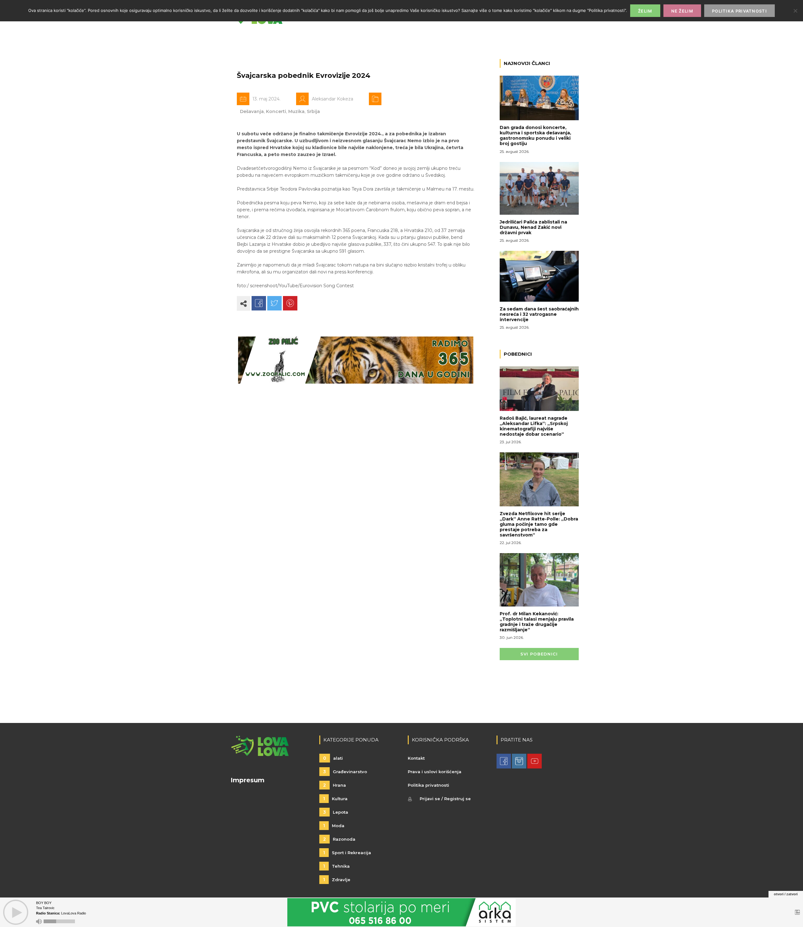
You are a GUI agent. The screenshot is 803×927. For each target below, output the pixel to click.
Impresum (247, 780)
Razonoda (339, 839)
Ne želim (682, 10)
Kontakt (416, 758)
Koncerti (276, 111)
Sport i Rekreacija (347, 852)
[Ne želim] (795, 11)
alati (333, 758)
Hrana (334, 785)
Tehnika (336, 866)
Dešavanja (252, 111)
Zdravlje (336, 879)
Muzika (296, 111)
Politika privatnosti (428, 785)
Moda (333, 825)
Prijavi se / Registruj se (445, 798)
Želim (645, 10)
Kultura (335, 798)
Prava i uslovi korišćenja (434, 771)
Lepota (335, 812)
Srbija (313, 111)
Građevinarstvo (345, 771)
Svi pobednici (539, 653)
